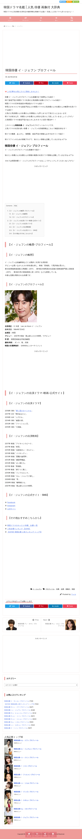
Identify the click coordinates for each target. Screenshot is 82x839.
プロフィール (49, 589)
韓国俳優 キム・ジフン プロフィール (26, 740)
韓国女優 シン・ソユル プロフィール (26, 783)
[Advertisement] (41, 50)
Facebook (11, 502)
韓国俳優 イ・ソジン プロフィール (25, 766)
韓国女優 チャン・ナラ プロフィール (16, 707)
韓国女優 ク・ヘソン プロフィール (16, 728)
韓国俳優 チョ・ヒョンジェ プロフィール (18, 713)
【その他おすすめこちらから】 (21, 233)
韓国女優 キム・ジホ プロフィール (25, 809)
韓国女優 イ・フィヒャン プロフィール (27, 774)
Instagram (11, 506)
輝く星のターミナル (23, 411)
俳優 (57, 589)
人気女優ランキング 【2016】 (19, 529)
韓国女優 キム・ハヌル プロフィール (16, 722)
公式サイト (11, 509)
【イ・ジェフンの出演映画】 (20, 227)
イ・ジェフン (18, 26)
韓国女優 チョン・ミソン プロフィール (17, 716)
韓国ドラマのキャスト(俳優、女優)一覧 (22, 525)
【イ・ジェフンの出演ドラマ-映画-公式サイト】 (24, 220)
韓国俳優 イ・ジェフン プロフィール (26, 817)
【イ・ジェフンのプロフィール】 (21, 217)
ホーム (8, 26)
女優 (62, 589)
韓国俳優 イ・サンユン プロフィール (16, 701)
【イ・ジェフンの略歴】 (18, 214)
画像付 (68, 589)
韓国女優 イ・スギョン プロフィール (26, 800)
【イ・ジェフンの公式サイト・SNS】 (23, 230)
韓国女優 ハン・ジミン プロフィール (26, 757)
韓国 (73, 589)
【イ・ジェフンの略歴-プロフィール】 (21, 211)
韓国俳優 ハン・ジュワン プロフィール (17, 710)
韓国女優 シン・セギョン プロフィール (17, 725)
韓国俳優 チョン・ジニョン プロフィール (18, 719)
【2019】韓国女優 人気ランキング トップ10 (24, 532)
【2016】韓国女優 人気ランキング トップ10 (19, 704)
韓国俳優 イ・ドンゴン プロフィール (26, 792)
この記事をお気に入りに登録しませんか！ (23, 91)
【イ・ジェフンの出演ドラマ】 (21, 223)
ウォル (73, 594)
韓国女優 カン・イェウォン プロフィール (27, 749)
